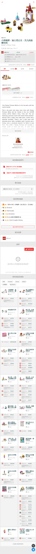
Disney (17, 281)
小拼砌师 (5, 284)
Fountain (10, 281)
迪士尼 (24, 281)
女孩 (4, 281)
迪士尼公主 (12, 284)
